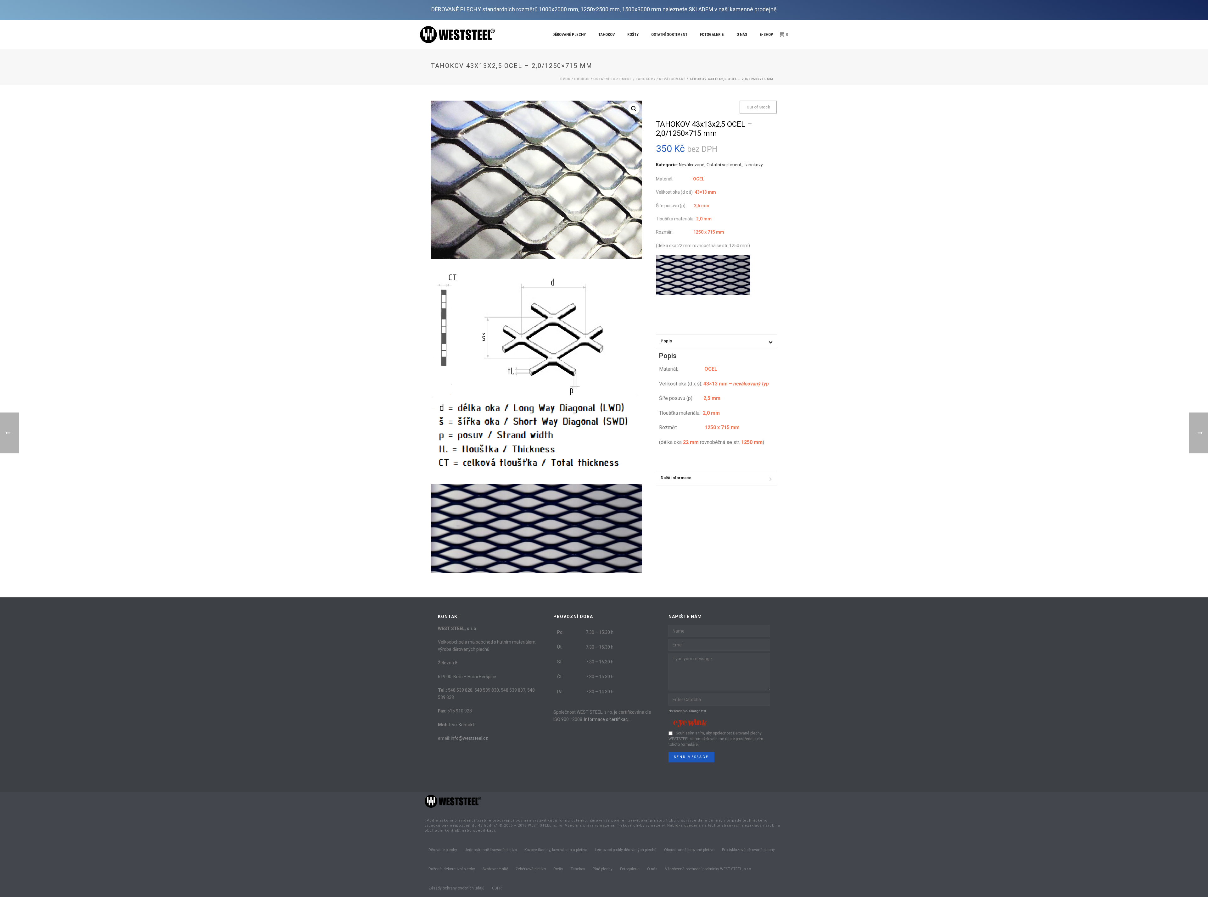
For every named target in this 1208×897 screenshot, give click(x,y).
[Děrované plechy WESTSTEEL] (453, 800)
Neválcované (672, 79)
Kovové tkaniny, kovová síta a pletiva (555, 850)
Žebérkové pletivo (531, 869)
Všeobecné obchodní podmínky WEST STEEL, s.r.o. (708, 869)
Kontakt (466, 724)
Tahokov (606, 34)
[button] (634, 108)
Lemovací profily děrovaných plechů (626, 850)
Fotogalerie (712, 34)
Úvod (565, 79)
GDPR (497, 888)
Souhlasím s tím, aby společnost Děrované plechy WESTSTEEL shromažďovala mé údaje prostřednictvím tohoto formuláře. (715, 739)
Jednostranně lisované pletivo (491, 850)
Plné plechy (602, 869)
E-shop (766, 34)
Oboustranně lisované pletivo (689, 850)
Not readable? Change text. (687, 711)
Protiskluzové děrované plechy (748, 850)
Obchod (582, 79)
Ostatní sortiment (669, 34)
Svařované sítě (495, 869)
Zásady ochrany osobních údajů (456, 888)
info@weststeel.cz (469, 738)
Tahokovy (646, 79)
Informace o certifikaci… (607, 719)
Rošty (633, 34)
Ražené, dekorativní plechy (451, 869)
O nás (741, 34)
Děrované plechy (569, 34)
